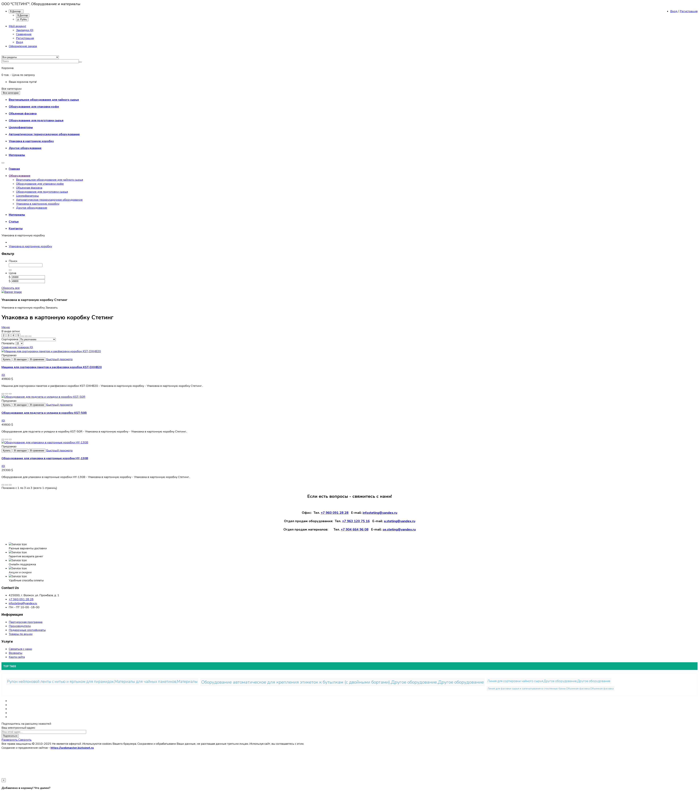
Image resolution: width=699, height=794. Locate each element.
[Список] (26, 336)
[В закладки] (6, 393)
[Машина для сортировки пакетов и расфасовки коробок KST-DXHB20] (51, 351)
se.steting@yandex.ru (399, 529)
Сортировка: (10, 339)
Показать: (8, 343)
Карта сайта (17, 657)
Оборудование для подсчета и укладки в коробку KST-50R (44, 413)
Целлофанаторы (27, 196)
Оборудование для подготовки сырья (42, 192)
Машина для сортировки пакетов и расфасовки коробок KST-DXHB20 (51, 367)
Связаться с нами (20, 649)
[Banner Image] (11, 292)
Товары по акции (20, 634)
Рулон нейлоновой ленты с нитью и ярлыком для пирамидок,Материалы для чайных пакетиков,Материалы (102, 681)
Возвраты (15, 653)
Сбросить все (10, 288)
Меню (5, 327)
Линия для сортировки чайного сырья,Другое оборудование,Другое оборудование (548, 681)
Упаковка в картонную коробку (37, 204)
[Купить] (2, 393)
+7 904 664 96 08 (354, 529)
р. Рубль (22, 19)
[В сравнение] (10, 393)
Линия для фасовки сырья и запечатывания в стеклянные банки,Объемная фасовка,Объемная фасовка (550, 688)
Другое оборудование (31, 208)
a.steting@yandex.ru (399, 521)
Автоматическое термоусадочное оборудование (49, 200)
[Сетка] (22, 336)
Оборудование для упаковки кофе (40, 184)
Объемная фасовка (29, 188)
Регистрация (689, 11)
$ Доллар (16, 11)
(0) (3, 375)
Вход (674, 11)
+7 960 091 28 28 (334, 513)
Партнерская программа (25, 622)
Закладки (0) (24, 30)
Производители (20, 626)
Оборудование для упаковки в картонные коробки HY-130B (44, 458)
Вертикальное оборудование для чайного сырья (49, 180)
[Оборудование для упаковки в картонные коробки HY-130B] (44, 442)
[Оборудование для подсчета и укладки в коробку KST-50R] (43, 397)
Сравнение (23, 34)
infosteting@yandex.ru (380, 513)
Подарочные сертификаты (27, 630)
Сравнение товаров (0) (17, 347)
